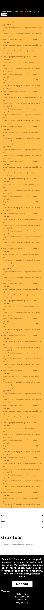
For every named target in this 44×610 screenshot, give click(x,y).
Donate (4, 15)
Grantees (22, 12)
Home (3, 12)
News (29, 12)
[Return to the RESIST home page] (8, 4)
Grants (15, 12)
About (9, 12)
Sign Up (36, 12)
